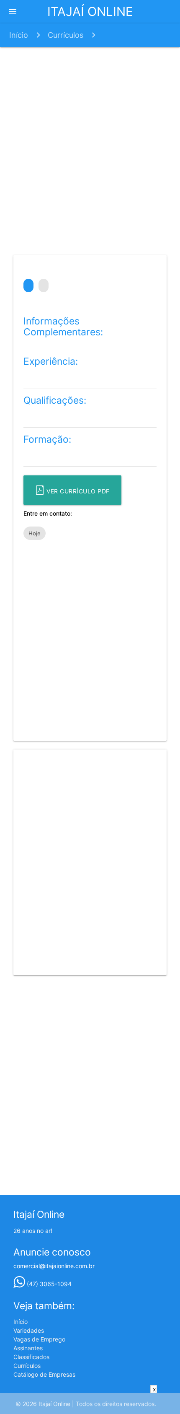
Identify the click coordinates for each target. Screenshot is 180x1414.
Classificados (31, 1356)
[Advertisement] (90, 150)
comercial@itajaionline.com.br (54, 1265)
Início (18, 35)
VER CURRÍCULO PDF (77, 491)
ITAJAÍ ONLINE (90, 11)
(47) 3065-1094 (48, 1283)
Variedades (28, 1330)
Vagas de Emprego (39, 1339)
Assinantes (28, 1348)
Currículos (65, 35)
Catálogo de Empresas (44, 1374)
